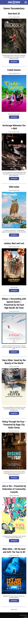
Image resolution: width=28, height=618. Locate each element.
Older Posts (13, 609)
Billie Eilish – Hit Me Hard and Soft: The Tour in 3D (14, 550)
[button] (25, 2)
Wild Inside (14, 186)
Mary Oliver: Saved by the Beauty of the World (14, 362)
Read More (14, 61)
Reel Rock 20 (14, 13)
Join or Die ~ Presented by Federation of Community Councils (14, 489)
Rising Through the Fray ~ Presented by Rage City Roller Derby (14, 424)
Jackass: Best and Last (14, 243)
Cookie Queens (14, 70)
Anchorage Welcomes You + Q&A (14, 127)
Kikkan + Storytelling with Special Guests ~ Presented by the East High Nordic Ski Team (14, 303)
